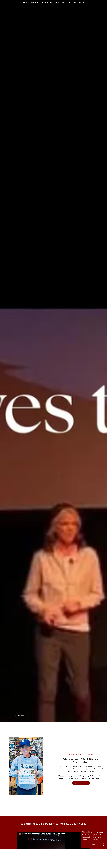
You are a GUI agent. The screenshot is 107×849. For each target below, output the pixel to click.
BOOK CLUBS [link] (72, 2)
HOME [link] (26, 2)
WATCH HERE (21, 715)
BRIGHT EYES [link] (34, 2)
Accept (93, 844)
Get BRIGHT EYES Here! (80, 783)
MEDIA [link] (64, 2)
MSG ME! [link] (81, 2)
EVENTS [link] (57, 2)
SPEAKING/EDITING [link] (46, 2)
